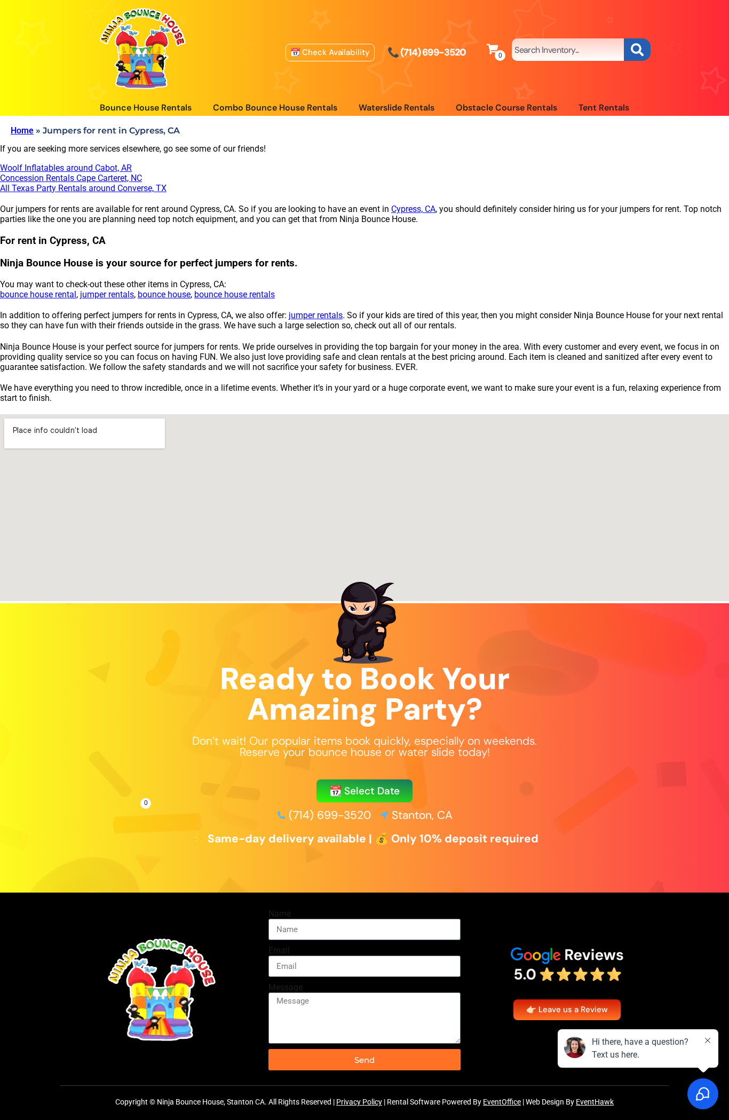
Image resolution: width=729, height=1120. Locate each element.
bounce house (164, 294)
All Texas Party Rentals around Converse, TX (83, 188)
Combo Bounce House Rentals (275, 107)
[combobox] (568, 49)
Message (285, 987)
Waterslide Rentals (396, 107)
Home (22, 130)
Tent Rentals (604, 107)
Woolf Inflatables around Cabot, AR (66, 168)
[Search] (637, 49)
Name (279, 914)
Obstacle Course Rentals (506, 107)
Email (279, 950)
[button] (364, 790)
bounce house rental (38, 294)
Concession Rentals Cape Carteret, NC (71, 178)
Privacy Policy (359, 1102)
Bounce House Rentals (146, 107)
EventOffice (502, 1102)
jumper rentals (107, 294)
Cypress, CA (413, 209)
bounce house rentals (234, 294)
